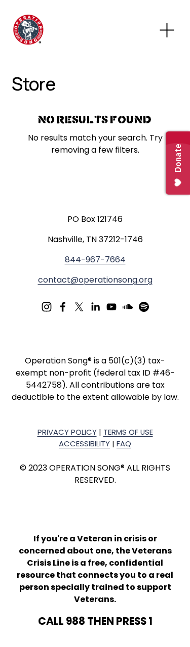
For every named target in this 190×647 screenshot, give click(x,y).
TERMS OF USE (128, 432)
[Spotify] (144, 307)
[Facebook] (63, 307)
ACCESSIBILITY (84, 443)
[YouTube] (111, 307)
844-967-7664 (95, 259)
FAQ (124, 443)
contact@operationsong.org (95, 280)
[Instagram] (47, 307)
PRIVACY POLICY (67, 432)
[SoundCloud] (128, 307)
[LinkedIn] (95, 307)
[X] (79, 307)
